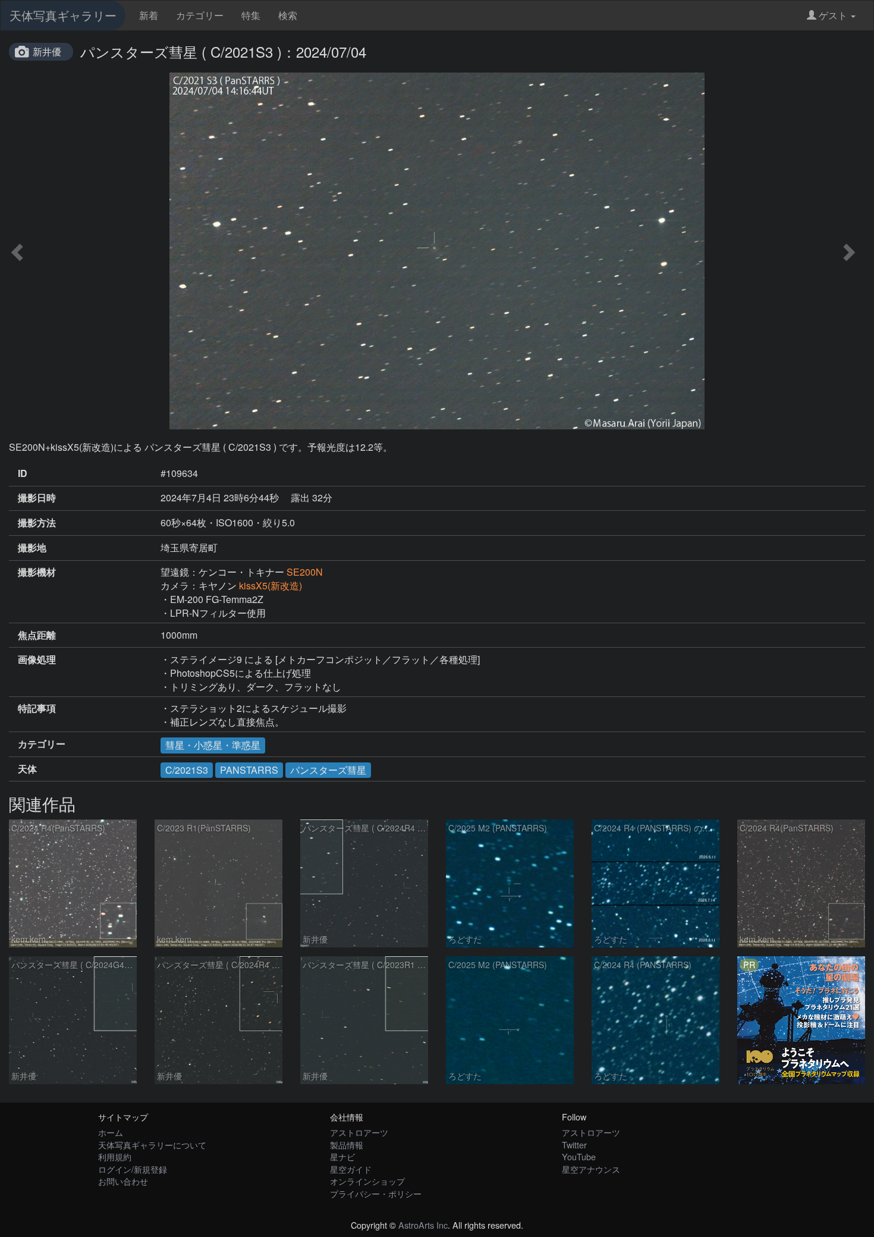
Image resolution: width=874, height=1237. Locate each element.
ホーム (110, 1132)
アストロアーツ (359, 1132)
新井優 (47, 51)
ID (22, 473)
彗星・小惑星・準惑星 (212, 745)
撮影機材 (37, 572)
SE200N (305, 572)
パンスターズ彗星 (328, 770)
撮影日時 (37, 497)
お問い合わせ (123, 1181)
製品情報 (346, 1144)
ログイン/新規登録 (132, 1169)
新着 (148, 15)
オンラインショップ (367, 1181)
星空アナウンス (591, 1169)
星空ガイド (351, 1169)
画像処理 (37, 659)
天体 (27, 769)
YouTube (579, 1156)
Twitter (574, 1144)
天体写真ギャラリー (63, 15)
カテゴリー (200, 15)
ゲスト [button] (833, 15)
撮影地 (32, 547)
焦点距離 (37, 635)
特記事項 (37, 708)
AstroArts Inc (423, 1225)
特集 (250, 15)
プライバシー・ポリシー (376, 1193)
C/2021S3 (186, 770)
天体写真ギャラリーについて (152, 1144)
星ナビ (342, 1156)
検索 (287, 15)
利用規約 (114, 1156)
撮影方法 (37, 522)
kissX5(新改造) (270, 585)
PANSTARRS (249, 770)
